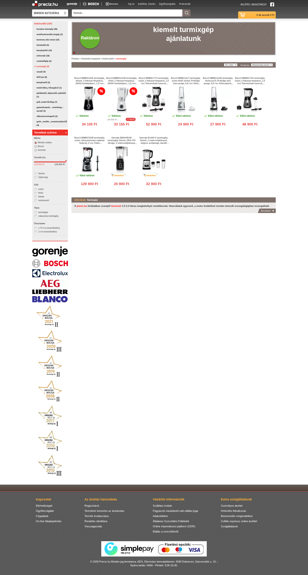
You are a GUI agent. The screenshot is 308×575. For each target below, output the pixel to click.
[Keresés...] (186, 13)
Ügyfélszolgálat (167, 4)
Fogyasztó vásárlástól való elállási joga (175, 510)
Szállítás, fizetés (146, 4)
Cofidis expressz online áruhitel (239, 521)
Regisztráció (91, 505)
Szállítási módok (162, 505)
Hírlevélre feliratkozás (233, 510)
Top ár (131, 4)
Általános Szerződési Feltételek (171, 521)
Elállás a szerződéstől (165, 531)
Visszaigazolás (93, 526)
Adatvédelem (160, 516)
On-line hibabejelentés (48, 521)
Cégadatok (42, 516)
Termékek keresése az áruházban (104, 510)
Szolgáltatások (229, 526)
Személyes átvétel (231, 505)
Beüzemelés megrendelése (237, 516)
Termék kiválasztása (96, 516)
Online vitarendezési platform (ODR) (174, 526)
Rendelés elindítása (95, 521)
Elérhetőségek (44, 505)
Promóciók (185, 4)
